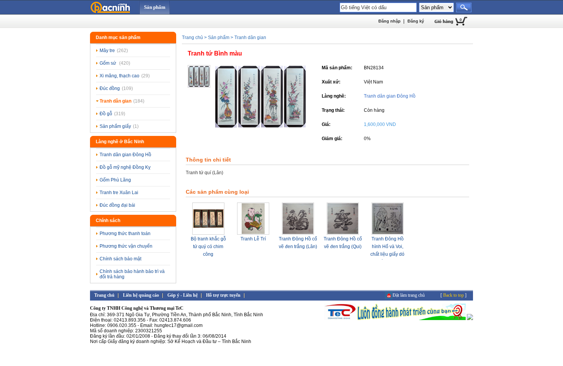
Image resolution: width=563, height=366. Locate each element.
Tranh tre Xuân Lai (119, 192)
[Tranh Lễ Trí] (253, 233)
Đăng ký (416, 21)
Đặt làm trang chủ (409, 295)
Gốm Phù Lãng (115, 180)
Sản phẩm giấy (119, 126)
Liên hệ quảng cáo (141, 295)
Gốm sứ (115, 63)
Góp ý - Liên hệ (182, 295)
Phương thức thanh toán (125, 233)
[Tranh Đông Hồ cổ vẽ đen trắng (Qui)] (342, 233)
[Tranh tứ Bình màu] (260, 126)
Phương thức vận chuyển (126, 246)
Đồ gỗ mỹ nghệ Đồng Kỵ (125, 167)
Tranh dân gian (122, 101)
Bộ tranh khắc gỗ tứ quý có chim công (208, 246)
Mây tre (114, 50)
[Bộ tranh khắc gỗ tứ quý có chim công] (208, 233)
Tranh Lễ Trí (253, 239)
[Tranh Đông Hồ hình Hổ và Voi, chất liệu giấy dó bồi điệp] (387, 233)
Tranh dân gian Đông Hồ (125, 154)
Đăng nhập (389, 21)
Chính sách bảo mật (120, 258)
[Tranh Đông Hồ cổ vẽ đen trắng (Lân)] (298, 233)
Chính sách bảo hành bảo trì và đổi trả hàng (132, 274)
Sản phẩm (154, 7)
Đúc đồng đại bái (117, 205)
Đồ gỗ (112, 113)
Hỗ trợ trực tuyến (223, 295)
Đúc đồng (116, 88)
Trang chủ (192, 37)
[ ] (453, 295)
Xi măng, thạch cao (125, 75)
